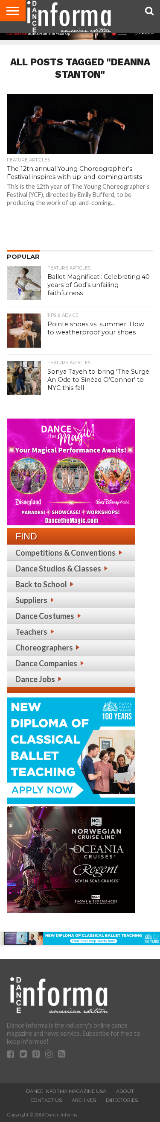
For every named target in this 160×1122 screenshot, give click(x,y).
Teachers (31, 631)
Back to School (41, 584)
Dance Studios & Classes (58, 568)
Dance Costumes (44, 616)
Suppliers (31, 600)
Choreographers (44, 647)
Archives (84, 1100)
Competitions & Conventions (65, 552)
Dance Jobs (35, 679)
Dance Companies (46, 663)
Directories (122, 1100)
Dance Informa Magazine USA (66, 1091)
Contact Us (46, 1100)
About (125, 1091)
